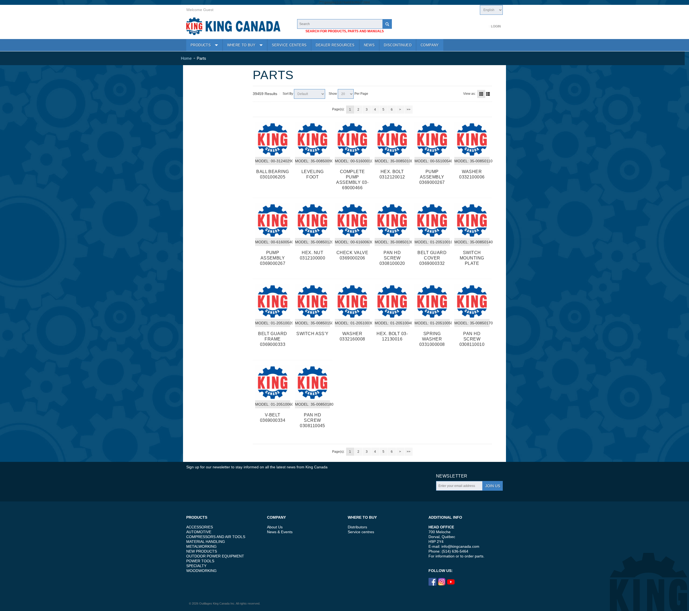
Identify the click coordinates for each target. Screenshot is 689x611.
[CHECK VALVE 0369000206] (352, 220)
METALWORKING (201, 546)
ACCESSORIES (199, 527)
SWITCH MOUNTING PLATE (472, 258)
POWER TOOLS (200, 561)
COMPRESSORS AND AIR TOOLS (215, 537)
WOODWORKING (201, 570)
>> (408, 109)
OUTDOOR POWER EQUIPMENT (215, 556)
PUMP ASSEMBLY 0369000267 (432, 177)
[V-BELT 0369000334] (272, 382)
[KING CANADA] (233, 26)
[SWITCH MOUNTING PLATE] (471, 220)
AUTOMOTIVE (198, 532)
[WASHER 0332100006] (471, 139)
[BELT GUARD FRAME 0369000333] (272, 301)
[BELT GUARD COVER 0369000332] (431, 220)
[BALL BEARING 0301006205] (272, 139)
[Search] (387, 24)
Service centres (361, 532)
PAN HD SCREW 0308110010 (472, 339)
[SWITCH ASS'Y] (312, 301)
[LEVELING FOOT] (312, 139)
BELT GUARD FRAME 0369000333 (272, 339)
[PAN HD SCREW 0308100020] (392, 220)
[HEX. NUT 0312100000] (312, 220)
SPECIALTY (196, 566)
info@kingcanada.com (460, 546)
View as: (469, 94)
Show (333, 94)
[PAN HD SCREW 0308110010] (471, 301)
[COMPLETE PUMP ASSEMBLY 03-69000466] (352, 139)
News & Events (280, 532)
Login (496, 26)
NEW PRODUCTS (201, 551)
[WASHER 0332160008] (352, 301)
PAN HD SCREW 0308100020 (392, 258)
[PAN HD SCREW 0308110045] (312, 382)
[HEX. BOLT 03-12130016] (392, 301)
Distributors (357, 527)
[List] (488, 94)
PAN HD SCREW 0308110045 (312, 420)
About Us (275, 527)
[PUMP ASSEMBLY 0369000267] (431, 139)
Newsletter (451, 476)
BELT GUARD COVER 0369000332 (432, 258)
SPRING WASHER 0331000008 (432, 339)
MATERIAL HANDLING (205, 541)
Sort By (288, 94)
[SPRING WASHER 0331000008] (431, 301)
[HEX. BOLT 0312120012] (392, 139)
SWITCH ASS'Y (312, 333)
